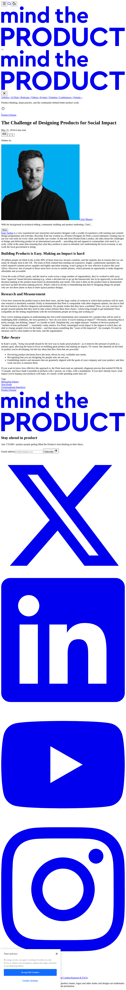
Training (54, 97)
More (4, 230)
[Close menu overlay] (2, 49)
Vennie (77, 97)
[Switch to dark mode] (14, 3)
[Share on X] (8, 135)
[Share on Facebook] (13, 135)
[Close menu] (4, 93)
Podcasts (26, 97)
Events (44, 97)
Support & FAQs (79, 977)
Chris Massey (86, 219)
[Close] (56, 953)
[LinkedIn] (63, 701)
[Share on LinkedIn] (11, 135)
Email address (8, 451)
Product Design (8, 115)
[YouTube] (63, 825)
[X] (63, 576)
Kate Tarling (7, 233)
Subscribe (49, 452)
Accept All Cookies (30, 972)
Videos (35, 97)
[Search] (9, 4)
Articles (6, 97)
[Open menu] (4, 3)
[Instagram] (63, 950)
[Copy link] (4, 134)
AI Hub (16, 97)
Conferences (66, 97)
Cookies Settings (30, 980)
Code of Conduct (62, 977)
